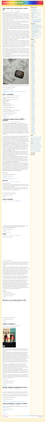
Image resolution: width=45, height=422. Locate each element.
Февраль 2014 (33, 103)
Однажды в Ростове (34, 34)
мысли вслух (6, 117)
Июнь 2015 (33, 86)
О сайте (7, 5)
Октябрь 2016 (33, 69)
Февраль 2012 (33, 128)
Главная (3, 5)
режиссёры (34, 148)
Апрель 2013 (33, 113)
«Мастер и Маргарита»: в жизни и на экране (15, 403)
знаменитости (33, 141)
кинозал (32, 145)
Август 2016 (33, 71)
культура (41, 145)
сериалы (32, 149)
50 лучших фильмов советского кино (36, 26)
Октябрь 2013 (33, 107)
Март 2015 (33, 89)
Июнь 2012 (33, 124)
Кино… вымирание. (8, 94)
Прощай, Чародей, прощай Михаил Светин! (15, 387)
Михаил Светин (7, 401)
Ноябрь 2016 (33, 68)
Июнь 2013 (33, 111)
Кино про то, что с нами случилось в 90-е (14, 300)
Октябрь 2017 (33, 57)
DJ (5, 178)
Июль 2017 (33, 60)
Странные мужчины (34, 8)
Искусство (37, 137)
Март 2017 (33, 64)
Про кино (5, 180)
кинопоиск (34, 145)
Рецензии (34, 138)
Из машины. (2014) (34, 10)
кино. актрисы (35, 144)
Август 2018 (33, 47)
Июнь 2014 (33, 99)
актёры (36, 139)
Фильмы (18, 401)
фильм (38, 150)
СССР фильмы (15, 401)
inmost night (11, 91)
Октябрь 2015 (33, 82)
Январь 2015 (33, 91)
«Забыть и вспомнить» (9, 324)
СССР (38, 138)
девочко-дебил (15, 91)
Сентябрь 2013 (33, 108)
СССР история (11, 401)
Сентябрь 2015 (33, 83)
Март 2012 (33, 127)
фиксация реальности (21, 91)
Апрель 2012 (33, 126)
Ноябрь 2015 (33, 81)
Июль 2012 (33, 123)
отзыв (32, 148)
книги (39, 145)
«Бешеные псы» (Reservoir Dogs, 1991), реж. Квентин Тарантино (37, 25)
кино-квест (35, 142)
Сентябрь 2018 (33, 46)
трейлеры (36, 149)
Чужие (4, 234)
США (40, 138)
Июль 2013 (33, 110)
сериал (39, 148)
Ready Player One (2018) (35, 16)
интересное (36, 141)
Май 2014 (33, 100)
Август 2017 (33, 59)
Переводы (33, 42)
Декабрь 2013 (33, 105)
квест (39, 141)
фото (20, 401)
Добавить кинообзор (13, 5)
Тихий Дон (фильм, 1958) (35, 37)
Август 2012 (33, 122)
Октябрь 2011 (33, 132)
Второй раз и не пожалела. (35, 11)
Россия (36, 138)
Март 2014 (33, 102)
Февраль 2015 (33, 90)
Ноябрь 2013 (33, 106)
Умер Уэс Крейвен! (8, 199)
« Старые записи (5, 413)
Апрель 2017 (33, 63)
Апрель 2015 (33, 88)
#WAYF (4, 178)
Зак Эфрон (11, 178)
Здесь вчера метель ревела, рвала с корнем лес (15, 8)
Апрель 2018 (33, 50)
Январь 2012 (33, 129)
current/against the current (7, 91)
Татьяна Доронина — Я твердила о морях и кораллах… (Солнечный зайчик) (37, 20)
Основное (5, 177)
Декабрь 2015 (33, 80)
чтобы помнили (23, 401)
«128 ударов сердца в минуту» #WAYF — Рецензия (14, 119)
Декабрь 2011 (33, 130)
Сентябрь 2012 (33, 121)
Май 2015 (33, 87)
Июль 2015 (33, 85)
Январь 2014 (33, 104)
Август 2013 (33, 109)
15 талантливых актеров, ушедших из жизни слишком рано (36, 31)
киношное (36, 145)
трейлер (34, 149)
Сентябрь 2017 (33, 58)
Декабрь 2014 (33, 92)
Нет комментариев (17, 95)
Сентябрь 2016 (33, 70)
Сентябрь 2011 (33, 133)
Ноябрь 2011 (33, 131)
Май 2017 (33, 62)
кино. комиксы (39, 144)
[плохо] (3, 88)
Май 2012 (33, 125)
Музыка (32, 138)
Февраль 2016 (33, 78)
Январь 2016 (33, 79)
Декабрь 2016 (33, 67)
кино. (37, 142)
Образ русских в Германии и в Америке (36, 9)
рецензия (6, 385)
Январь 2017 (33, 66)
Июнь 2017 (33, 61)
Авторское (33, 40)
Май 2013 (33, 112)
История (40, 137)
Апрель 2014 (33, 101)
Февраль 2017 (33, 65)
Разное (32, 43)
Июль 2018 (33, 48)
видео (38, 139)
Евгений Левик (8, 178)
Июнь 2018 (33, 49)
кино (17, 91)
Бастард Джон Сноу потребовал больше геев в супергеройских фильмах (37, 21)
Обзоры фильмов (13, 2)
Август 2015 (33, 84)
